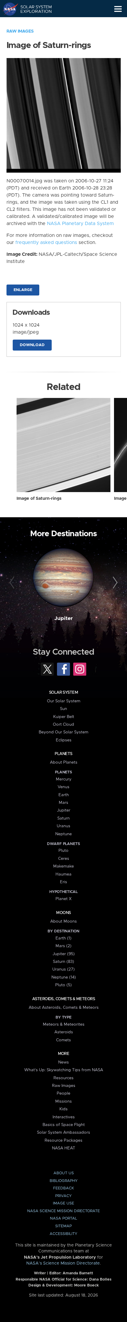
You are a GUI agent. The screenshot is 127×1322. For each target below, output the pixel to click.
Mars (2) (63, 946)
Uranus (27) (63, 969)
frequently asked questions (46, 242)
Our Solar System (63, 701)
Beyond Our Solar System (63, 732)
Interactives (64, 1117)
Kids (63, 1109)
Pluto (63, 851)
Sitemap (63, 1226)
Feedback (63, 1188)
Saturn (63, 818)
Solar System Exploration (32, 9)
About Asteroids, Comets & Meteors (64, 1007)
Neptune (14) (63, 977)
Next (114, 583)
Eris (63, 882)
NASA (7, 9)
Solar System (63, 692)
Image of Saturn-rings (39, 499)
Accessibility (63, 1234)
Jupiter (63, 618)
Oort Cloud (63, 724)
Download (32, 345)
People (63, 1093)
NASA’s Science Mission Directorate (63, 1263)
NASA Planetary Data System (80, 223)
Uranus (63, 826)
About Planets (63, 762)
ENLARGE (23, 290)
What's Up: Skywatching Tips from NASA (63, 1070)
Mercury (63, 779)
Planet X (63, 899)
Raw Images (20, 31)
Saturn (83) (63, 962)
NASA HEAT (63, 1148)
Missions (63, 1101)
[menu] (118, 9)
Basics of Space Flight (64, 1125)
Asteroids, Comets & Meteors (63, 999)
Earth (63, 795)
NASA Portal (63, 1218)
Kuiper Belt (63, 717)
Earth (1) (63, 938)
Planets (63, 754)
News (63, 1062)
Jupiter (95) (64, 954)
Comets (63, 1040)
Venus (63, 787)
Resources (63, 1078)
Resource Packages (63, 1140)
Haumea (63, 874)
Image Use (63, 1203)
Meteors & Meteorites (63, 1024)
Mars (63, 803)
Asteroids (63, 1032)
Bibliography (64, 1181)
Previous (13, 583)
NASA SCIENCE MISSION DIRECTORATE (63, 1211)
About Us (63, 1173)
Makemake (63, 866)
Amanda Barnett (78, 1273)
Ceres (63, 859)
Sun (63, 709)
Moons (63, 913)
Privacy (63, 1196)
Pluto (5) (63, 985)
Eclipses (63, 740)
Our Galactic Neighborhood (32, 22)
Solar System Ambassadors (63, 1132)
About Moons (63, 921)
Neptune (63, 834)
